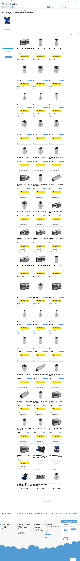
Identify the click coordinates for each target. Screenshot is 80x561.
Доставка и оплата (22, 527)
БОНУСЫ (53, 4)
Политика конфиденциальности (23, 533)
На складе (6, 40)
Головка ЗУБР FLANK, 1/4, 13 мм (24, 130)
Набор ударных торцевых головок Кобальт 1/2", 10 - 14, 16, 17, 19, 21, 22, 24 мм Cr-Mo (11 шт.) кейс (24, 484)
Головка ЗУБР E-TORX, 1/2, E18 (39, 211)
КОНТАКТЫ (66, 4)
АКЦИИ (48, 4)
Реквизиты (4, 528)
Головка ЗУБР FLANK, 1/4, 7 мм (55, 48)
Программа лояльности (23, 528)
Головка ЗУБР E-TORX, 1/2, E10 (55, 483)
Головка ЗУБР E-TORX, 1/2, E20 (23, 211)
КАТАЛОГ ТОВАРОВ (7, 7)
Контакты (4, 527)
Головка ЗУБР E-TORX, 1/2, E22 (39, 292)
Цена (5, 42)
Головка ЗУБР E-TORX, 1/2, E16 (39, 157)
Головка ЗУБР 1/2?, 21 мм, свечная (24, 401)
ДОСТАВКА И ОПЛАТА (74, 4)
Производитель (7, 51)
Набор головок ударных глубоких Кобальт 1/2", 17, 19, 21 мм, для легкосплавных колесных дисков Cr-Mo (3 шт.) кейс (56, 457)
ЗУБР (5, 53)
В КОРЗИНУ (25, 56)
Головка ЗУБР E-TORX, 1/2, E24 (23, 374)
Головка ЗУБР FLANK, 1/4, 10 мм (56, 75)
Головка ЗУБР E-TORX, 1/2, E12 (55, 130)
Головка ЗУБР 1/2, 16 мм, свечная (56, 184)
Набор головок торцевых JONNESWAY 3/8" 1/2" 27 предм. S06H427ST (40, 484)
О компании (5, 526)
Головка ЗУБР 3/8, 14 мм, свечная (40, 374)
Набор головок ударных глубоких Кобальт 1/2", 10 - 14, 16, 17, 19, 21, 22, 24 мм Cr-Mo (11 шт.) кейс (40, 457)
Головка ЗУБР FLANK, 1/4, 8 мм (23, 75)
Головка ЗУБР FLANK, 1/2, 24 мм (40, 428)
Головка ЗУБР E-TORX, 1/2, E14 (23, 157)
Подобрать (9, 57)
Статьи (19, 529)
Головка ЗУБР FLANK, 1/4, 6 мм (39, 48)
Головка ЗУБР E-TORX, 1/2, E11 (39, 130)
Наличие (6, 38)
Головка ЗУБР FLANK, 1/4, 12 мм (40, 75)
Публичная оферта (22, 531)
